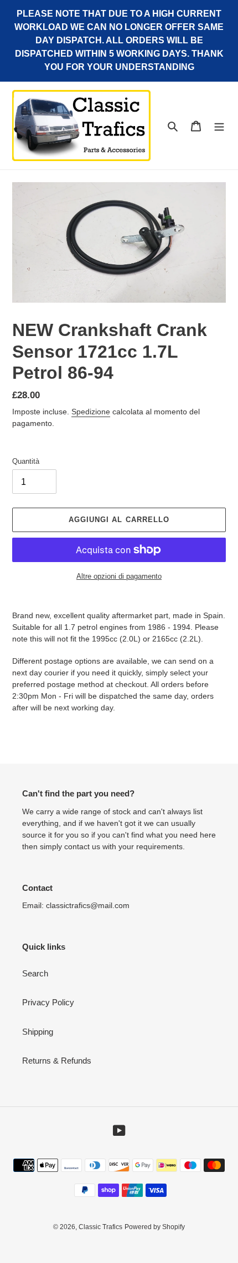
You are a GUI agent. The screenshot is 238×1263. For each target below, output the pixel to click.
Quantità (25, 461)
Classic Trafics (100, 1227)
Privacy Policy (48, 1002)
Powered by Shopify (155, 1227)
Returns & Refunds (56, 1060)
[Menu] (219, 126)
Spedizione (90, 411)
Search (35, 973)
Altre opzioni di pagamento (119, 576)
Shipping (37, 1031)
